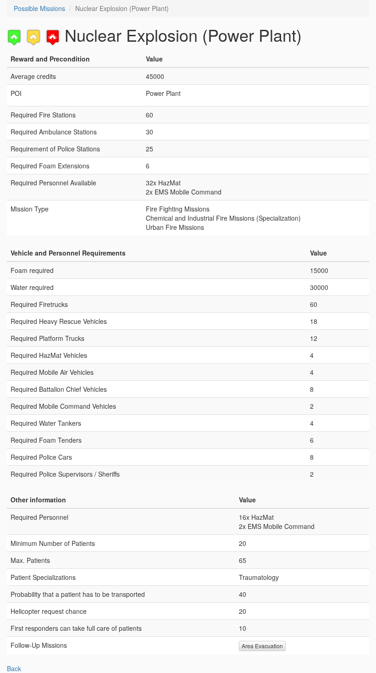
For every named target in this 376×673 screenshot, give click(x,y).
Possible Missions (39, 8)
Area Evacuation (262, 646)
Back (14, 668)
